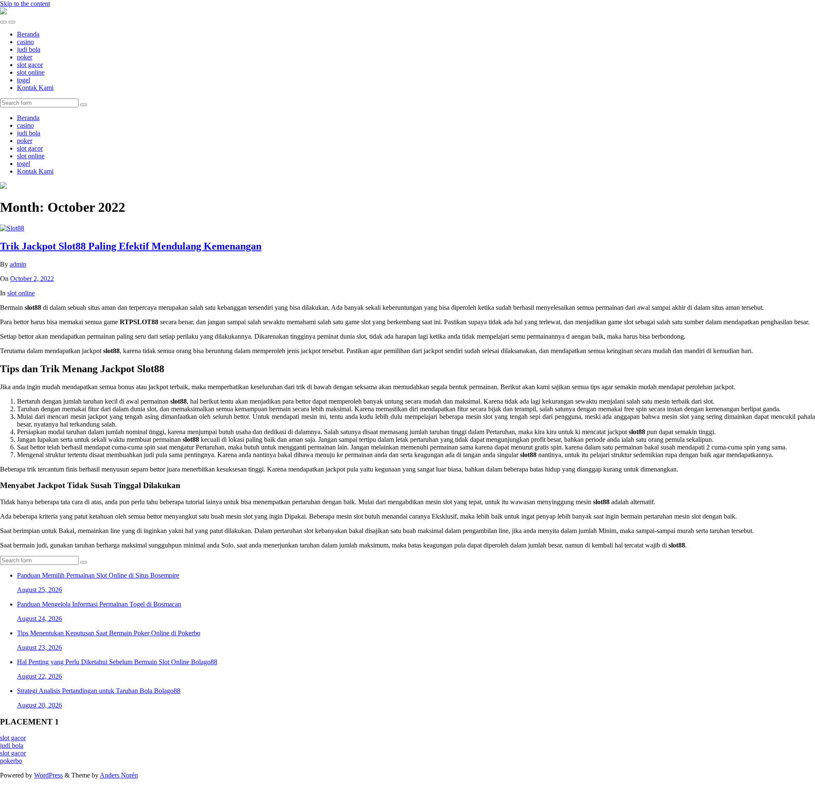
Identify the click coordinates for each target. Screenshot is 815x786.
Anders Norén (119, 775)
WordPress (48, 775)
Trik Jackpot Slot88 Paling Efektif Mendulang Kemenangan (130, 246)
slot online (31, 72)
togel (23, 80)
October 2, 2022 (32, 278)
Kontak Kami (35, 87)
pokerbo (11, 760)
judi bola (28, 49)
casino (25, 41)
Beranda (28, 34)
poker (24, 57)
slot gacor (30, 64)
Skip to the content (25, 3)
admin (18, 264)
